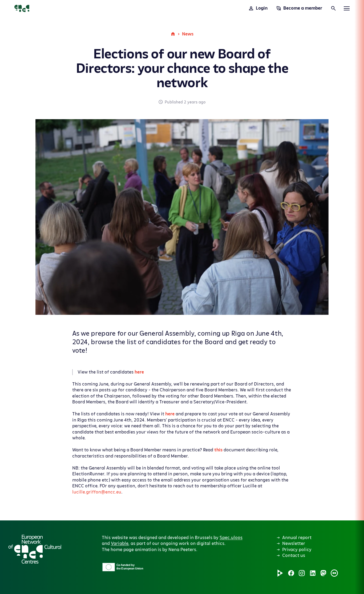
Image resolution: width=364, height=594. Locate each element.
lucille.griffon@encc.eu (96, 492)
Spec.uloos (231, 537)
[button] (163, 508)
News (187, 34)
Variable (119, 543)
